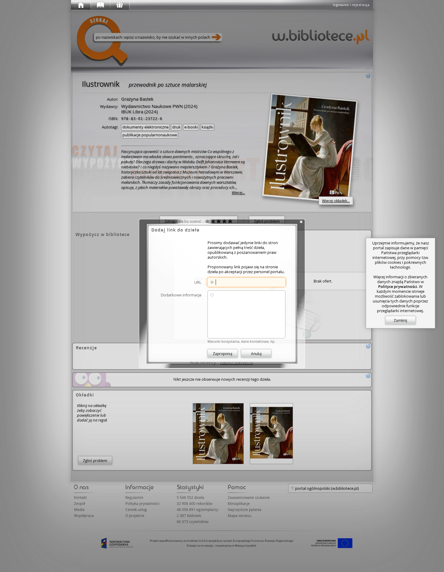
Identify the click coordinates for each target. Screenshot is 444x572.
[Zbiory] (100, 5)
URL (197, 282)
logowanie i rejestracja (351, 5)
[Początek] (80, 5)
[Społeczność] (119, 5)
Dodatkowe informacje (181, 294)
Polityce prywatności (397, 286)
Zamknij (400, 320)
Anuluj (256, 353)
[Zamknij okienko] (301, 222)
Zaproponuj (222, 353)
